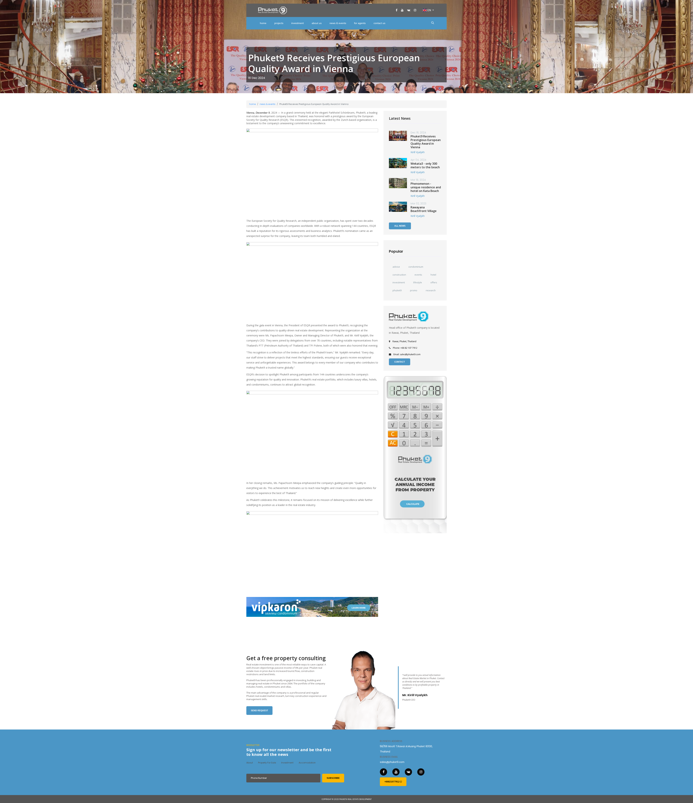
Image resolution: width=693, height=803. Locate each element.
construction (399, 274)
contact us (379, 23)
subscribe (333, 778)
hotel (433, 274)
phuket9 (397, 290)
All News (400, 226)
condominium (415, 266)
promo (413, 290)
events (418, 274)
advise (396, 266)
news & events (338, 23)
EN (429, 10)
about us (317, 23)
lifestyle (417, 282)
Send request (259, 710)
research (431, 290)
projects (278, 23)
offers (433, 282)
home (263, 23)
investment (297, 23)
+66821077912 (392, 781)
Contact (399, 362)
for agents (360, 23)
